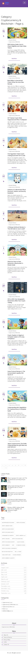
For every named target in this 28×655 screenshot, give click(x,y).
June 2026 (13, 572)
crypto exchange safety (8, 532)
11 (6, 468)
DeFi (13, 545)
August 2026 (13, 567)
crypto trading (6, 538)
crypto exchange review (8, 529)
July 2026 (13, 570)
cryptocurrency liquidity (8, 558)
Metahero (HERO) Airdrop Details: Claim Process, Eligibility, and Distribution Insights (15, 509)
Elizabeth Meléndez (12, 40)
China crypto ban (6, 554)
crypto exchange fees (17, 538)
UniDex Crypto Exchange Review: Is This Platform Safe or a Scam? (16, 486)
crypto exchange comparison (9, 548)
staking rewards (17, 554)
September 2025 (13, 593)
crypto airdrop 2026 (20, 535)
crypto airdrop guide (7, 525)
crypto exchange (20, 522)
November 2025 (13, 588)
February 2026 (13, 581)
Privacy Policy (6, 639)
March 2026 (13, 579)
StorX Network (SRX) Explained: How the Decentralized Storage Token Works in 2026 (17, 501)
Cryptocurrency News (8, 606)
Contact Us (6, 644)
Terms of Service (7, 637)
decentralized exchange (8, 522)
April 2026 (13, 577)
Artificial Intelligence (7, 611)
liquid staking (20, 541)
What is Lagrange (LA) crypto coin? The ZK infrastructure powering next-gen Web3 (17, 479)
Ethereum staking (20, 545)
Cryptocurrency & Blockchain (14, 41)
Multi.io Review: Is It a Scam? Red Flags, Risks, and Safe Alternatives (15, 493)
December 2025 (13, 586)
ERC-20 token (18, 551)
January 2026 (13, 584)
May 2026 (13, 574)
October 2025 (13, 591)
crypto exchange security (8, 541)
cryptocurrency (6, 545)
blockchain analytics (7, 551)
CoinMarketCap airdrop (8, 535)
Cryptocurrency (7, 602)
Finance (5, 608)
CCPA (5, 642)
